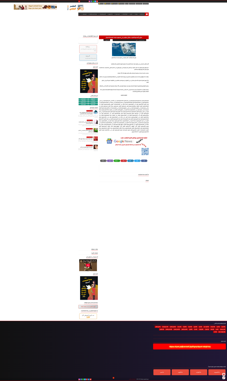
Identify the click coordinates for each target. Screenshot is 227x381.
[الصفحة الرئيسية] (147, 14)
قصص (131, 14)
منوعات (136, 14)
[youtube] (97, 1)
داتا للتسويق (110, 14)
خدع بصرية (222, 329)
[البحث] (79, 1)
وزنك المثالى (83, 101)
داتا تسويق (93, 99)
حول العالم (157, 327)
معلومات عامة (221, 332)
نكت (215, 332)
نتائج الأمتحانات (124, 14)
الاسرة (189, 327)
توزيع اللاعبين (93, 102)
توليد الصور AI (108, 3)
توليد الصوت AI (115, 3)
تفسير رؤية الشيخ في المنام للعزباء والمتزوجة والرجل (86, 122)
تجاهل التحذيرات (141, 80)
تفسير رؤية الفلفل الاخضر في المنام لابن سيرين (86, 130)
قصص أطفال (184, 329)
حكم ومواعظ (164, 327)
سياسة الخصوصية (139, 3)
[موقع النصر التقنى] (75, 7)
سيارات (206, 329)
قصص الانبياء (176, 329)
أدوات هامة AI (122, 3)
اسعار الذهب (83, 99)
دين (216, 329)
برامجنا (179, 327)
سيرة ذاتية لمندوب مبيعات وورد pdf (86, 139)
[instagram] (89, 1)
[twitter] (95, 1)
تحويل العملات (83, 104)
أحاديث (223, 327)
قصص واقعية (168, 329)
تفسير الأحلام (172, 327)
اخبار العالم (142, 14)
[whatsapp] (93, 1)
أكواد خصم (206, 327)
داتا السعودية (217, 372)
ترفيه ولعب (85, 14)
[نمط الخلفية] (223, 377)
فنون (190, 329)
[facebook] (91, 1)
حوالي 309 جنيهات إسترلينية (116, 86)
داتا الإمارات (198, 372)
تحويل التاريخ (93, 104)
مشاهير (161, 329)
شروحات (200, 329)
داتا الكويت (180, 372)
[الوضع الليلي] (223, 374)
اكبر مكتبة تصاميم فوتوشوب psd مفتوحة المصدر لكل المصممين (86, 113)
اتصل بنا (127, 3)
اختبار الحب (93, 101)
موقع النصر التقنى (132, 379)
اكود (200, 327)
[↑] (113, 378)
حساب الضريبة (83, 102)
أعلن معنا (101, 3)
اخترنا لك (212, 327)
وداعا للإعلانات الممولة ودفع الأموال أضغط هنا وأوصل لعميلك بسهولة (190, 346)
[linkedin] (89, 379)
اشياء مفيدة (117, 14)
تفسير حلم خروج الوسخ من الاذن (86, 147)
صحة (195, 329)
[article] (112, 168)
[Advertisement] (113, 26)
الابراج (195, 327)
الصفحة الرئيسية (145, 3)
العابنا (184, 327)
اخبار (136, 40)
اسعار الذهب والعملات (93, 14)
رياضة (212, 329)
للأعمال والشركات (103, 14)
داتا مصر (162, 372)
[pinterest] (87, 379)
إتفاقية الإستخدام (132, 3)
